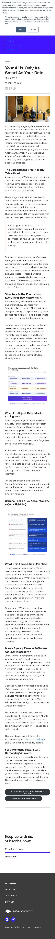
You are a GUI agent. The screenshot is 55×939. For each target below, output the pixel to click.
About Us (10, 890)
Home (9, 37)
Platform (10, 41)
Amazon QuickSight (35, 739)
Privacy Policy (13, 45)
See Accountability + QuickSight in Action (27, 792)
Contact (10, 902)
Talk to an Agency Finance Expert (23, 799)
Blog (7, 61)
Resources (11, 49)
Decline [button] (33, 29)
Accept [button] (21, 29)
